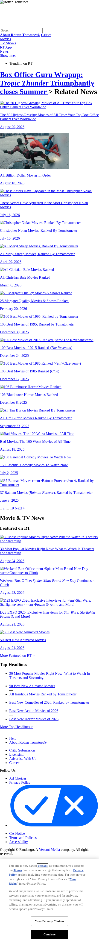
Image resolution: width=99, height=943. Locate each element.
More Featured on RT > (17, 655)
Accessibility (18, 842)
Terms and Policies (23, 838)
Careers (14, 763)
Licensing (16, 754)
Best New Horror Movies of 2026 (33, 719)
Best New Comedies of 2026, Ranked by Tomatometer (49, 702)
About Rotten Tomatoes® (28, 742)
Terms (18, 870)
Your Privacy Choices (28, 829)
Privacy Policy (19, 782)
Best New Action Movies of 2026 (33, 711)
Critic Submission (22, 750)
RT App (6, 47)
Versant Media (49, 850)
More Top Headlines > (16, 727)
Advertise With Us (22, 758)
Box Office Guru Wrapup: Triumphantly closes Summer (47, 83)
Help (12, 738)
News (4, 51)
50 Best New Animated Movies (32, 686)
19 (12, 508)
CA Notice (17, 833)
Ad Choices (17, 778)
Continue (49, 934)
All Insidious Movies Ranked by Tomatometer (42, 694)
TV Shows (8, 43)
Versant (42, 865)
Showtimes (8, 55)
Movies (5, 39)
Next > (20, 508)
